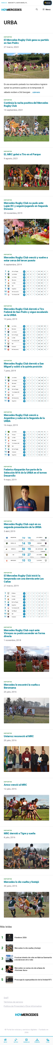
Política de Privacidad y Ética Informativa (23, 1006)
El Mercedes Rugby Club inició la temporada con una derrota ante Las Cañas (24, 578)
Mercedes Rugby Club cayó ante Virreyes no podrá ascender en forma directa (24, 633)
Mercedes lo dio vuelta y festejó (21, 881)
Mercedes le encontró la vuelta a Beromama (22, 686)
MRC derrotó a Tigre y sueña (19, 833)
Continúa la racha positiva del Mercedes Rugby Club (26, 104)
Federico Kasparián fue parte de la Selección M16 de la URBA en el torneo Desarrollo (25, 472)
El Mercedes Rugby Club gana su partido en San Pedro (26, 41)
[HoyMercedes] (11, 9)
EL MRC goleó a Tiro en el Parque (22, 154)
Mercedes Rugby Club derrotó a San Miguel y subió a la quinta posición (24, 365)
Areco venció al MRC (15, 784)
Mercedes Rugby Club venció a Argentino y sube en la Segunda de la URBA (24, 418)
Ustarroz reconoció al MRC (19, 736)
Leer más (36, 92)
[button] (36, 9)
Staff (6, 997)
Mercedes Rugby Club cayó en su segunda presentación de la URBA (22, 526)
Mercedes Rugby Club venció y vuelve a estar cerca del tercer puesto (26, 259)
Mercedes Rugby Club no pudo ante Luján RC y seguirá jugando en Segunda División (26, 206)
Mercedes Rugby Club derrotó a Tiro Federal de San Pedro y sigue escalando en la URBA (26, 312)
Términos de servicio (13, 1002)
